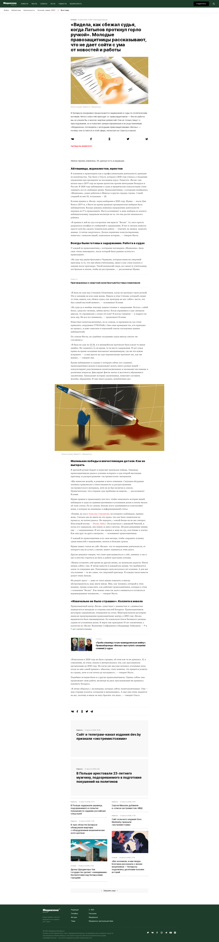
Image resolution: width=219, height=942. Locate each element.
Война (6, 10)
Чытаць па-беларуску (81, 146)
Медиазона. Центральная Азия (101, 921)
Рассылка (92, 913)
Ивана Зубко (99, 523)
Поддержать (201, 4)
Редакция (75, 910)
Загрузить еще (109, 891)
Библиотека (16, 10)
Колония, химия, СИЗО (46, 10)
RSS (92, 910)
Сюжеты (43, 4)
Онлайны (74, 913)
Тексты (34, 4)
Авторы (74, 917)
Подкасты (63, 4)
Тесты (52, 4)
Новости (24, 4)
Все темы (65, 10)
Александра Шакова (100, 20)
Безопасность (76, 4)
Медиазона (93, 917)
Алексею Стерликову (98, 514)
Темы (73, 921)
